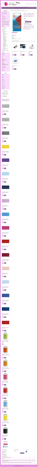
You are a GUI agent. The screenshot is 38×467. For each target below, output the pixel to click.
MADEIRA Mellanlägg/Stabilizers (5, 64)
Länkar (3, 82)
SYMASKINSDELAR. (4, 13)
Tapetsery (4, 39)
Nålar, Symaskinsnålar (5, 50)
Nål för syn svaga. (5, 48)
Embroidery (4, 38)
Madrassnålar (5, 44)
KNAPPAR (3, 19)
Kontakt (12, 7)
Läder (4, 35)
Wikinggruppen (22, 465)
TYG (2, 56)
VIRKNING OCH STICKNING (4, 60)
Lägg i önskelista (14, 32)
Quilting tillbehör (4, 18)
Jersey (4, 46)
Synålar (3, 30)
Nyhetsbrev (3, 80)
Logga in (3, 88)
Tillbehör (3, 51)
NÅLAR (3, 26)
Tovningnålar (5, 40)
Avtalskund (3, 87)
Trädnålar (4, 43)
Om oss (9, 7)
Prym (3, 32)
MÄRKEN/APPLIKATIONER (5, 24)
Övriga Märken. (5, 31)
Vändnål (4, 47)
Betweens (4, 45)
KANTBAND (3, 16)
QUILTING (3, 53)
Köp (5, 114)
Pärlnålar (4, 37)
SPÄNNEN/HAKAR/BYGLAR (5, 21)
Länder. (3, 74)
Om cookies (3, 85)
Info (2, 114)
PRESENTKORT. (4, 67)
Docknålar (4, 41)
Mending (4, 42)
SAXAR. (3, 69)
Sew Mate (4, 49)
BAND (2, 15)
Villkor (5, 7)
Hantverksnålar (5, 33)
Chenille (4, 34)
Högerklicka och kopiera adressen (16, 38)
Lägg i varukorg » (28, 21)
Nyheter (3, 79)
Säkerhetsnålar (4, 27)
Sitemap (3, 70)
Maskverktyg (5, 36)
